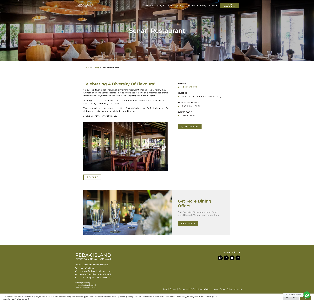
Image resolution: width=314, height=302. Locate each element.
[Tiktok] (238, 257)
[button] (86, 146)
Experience (190, 5)
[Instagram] (226, 257)
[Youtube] (232, 257)
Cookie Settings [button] (291, 298)
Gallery (203, 5)
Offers (169, 5)
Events (180, 5)
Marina (212, 5)
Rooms (148, 5)
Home (88, 68)
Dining (159, 5)
